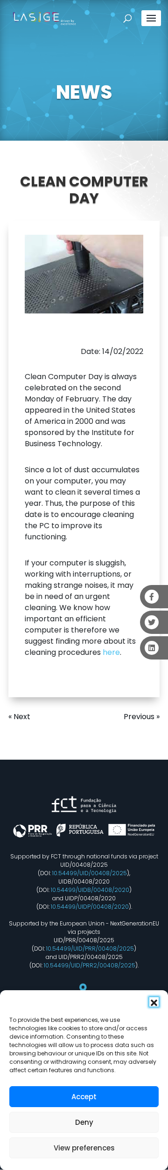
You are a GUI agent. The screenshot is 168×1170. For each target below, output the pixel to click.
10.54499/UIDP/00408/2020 (90, 907)
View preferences (84, 1148)
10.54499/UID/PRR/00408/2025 (90, 948)
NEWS (84, 92)
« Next (19, 716)
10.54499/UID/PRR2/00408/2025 (89, 965)
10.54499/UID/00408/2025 (89, 873)
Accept (84, 1097)
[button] (154, 1002)
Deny (84, 1122)
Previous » (142, 716)
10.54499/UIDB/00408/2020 (90, 890)
